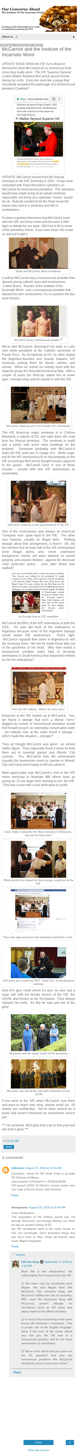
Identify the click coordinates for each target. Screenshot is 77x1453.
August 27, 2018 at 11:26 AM (43, 1168)
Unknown (17, 1168)
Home (38, 1442)
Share (9, 1147)
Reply (15, 1195)
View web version (38, 1450)
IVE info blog (30, 1261)
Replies (20, 1254)
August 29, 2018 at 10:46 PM (47, 1207)
